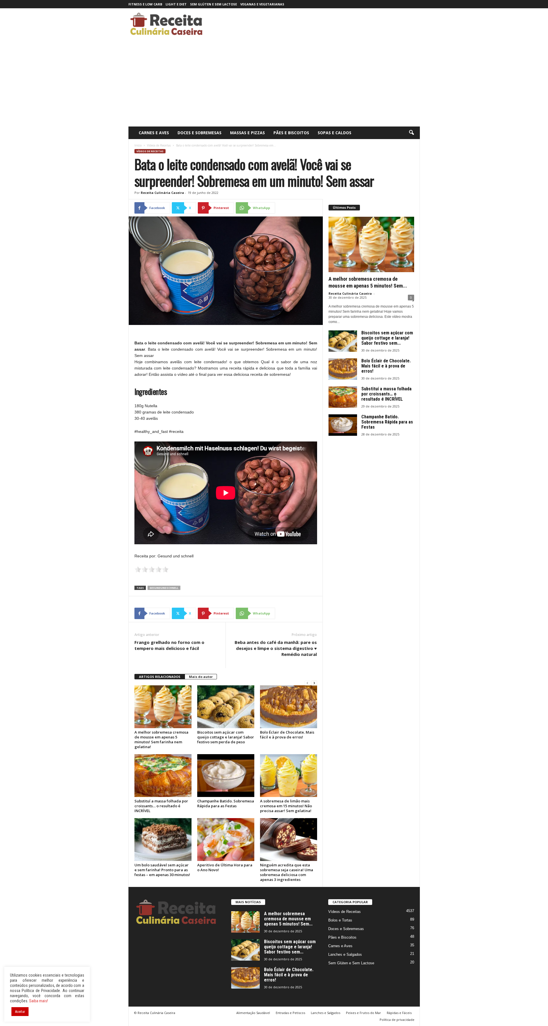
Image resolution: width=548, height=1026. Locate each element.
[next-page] (314, 683)
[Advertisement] (274, 84)
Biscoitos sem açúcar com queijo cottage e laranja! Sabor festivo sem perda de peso (225, 737)
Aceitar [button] (20, 1011)
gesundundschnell (164, 588)
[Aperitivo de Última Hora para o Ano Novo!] (225, 839)
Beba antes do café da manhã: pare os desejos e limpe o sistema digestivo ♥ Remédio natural (276, 648)
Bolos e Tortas (340, 920)
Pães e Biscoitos (291, 132)
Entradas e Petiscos (290, 1013)
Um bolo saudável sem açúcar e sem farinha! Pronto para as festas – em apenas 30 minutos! (162, 869)
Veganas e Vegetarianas (262, 4)
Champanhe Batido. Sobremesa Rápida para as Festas (225, 803)
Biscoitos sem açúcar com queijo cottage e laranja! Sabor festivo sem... (387, 338)
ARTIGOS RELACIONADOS (159, 676)
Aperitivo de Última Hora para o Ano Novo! (224, 867)
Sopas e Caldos (334, 132)
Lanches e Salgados (345, 954)
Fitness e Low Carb (145, 4)
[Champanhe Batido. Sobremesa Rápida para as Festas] (225, 775)
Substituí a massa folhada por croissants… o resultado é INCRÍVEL (161, 805)
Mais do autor (201, 676)
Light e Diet (176, 4)
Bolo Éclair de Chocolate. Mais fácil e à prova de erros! (287, 735)
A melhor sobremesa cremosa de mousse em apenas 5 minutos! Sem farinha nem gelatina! (161, 739)
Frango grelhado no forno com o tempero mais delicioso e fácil (169, 645)
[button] (411, 133)
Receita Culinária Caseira (162, 192)
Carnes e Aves (154, 132)
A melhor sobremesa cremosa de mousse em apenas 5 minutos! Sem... (288, 919)
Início (138, 145)
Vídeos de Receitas (159, 145)
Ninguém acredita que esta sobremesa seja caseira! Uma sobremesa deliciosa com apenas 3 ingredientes (286, 872)
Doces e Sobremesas (199, 132)
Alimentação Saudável (253, 1013)
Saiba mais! (38, 1001)
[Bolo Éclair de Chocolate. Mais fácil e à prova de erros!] (288, 706)
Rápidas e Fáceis (399, 1013)
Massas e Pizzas (247, 132)
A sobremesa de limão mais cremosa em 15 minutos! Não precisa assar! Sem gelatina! (286, 805)
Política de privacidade (397, 1019)
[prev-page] (307, 683)
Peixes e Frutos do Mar (363, 1013)
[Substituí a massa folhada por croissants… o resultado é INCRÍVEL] (163, 775)
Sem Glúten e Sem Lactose (213, 4)
